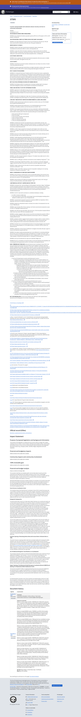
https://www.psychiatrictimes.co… (17, 319)
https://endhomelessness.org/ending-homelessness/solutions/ (25, 324)
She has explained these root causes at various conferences (23, 322)
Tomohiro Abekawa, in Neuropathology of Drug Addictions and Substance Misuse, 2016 (30, 360)
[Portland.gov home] (7, 12)
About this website (61, 696)
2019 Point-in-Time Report (16, 302)
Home (11, 16)
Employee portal (60, 699)
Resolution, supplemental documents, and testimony (21, 433)
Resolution (35, 16)
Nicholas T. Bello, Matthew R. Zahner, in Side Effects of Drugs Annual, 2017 (27, 362)
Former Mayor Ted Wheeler (57, 24)
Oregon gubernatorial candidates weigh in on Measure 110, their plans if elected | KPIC (30, 374)
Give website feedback (34, 676)
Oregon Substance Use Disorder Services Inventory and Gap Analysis (26, 376)
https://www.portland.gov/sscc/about (19, 393)
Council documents (27, 16)
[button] (76, 12)
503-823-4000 (29, 684)
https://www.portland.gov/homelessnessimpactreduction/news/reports (27, 397)
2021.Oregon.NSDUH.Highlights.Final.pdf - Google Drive (23, 380)
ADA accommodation (45, 696)
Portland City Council (18, 16)
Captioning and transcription (47, 699)
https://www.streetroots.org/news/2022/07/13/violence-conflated (24, 314)
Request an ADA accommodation (16, 684)
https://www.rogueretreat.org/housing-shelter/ (22, 420)
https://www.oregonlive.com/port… (19, 344)
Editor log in (59, 701)
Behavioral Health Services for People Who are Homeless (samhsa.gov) (24, 341)
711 (39, 684)
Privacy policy (44, 701)
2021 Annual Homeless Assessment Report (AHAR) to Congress (27, 545)
